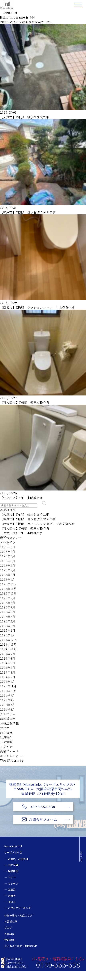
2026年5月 (7, 561)
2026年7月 (7, 551)
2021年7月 (7, 704)
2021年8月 (7, 700)
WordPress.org (11, 760)
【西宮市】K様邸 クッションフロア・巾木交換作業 (37, 307)
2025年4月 (7, 621)
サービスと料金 (13, 852)
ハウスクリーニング (19, 908)
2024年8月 (7, 658)
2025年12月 (8, 584)
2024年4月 (7, 667)
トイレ (12, 877)
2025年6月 (7, 612)
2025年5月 (7, 616)
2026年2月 (8, 575)
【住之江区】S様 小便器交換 (21, 497)
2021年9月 (7, 695)
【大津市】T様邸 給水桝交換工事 (24, 117)
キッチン (13, 883)
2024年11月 (8, 644)
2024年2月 (8, 677)
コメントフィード (12, 756)
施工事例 (6, 732)
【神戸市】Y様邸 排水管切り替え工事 (28, 212)
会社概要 (9, 940)
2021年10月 (8, 691)
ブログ (4, 728)
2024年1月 (7, 681)
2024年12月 (8, 640)
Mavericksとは (13, 846)
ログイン (6, 746)
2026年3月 (7, 570)
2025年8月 (7, 602)
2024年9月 (7, 654)
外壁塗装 (13, 865)
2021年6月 (7, 709)
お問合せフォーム (43, 819)
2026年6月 (7, 556)
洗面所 (12, 896)
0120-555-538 (43, 806)
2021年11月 (8, 686)
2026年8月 (7, 547)
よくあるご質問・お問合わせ (20, 946)
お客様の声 (8, 718)
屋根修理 (13, 871)
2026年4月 (7, 565)
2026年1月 (7, 579)
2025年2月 (8, 630)
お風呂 (12, 889)
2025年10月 (8, 593)
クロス (12, 902)
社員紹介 (6, 737)
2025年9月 (7, 598)
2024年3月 (7, 672)
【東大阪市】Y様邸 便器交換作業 (24, 402)
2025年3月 (7, 626)
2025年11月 (8, 589)
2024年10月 (8, 649)
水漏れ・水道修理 (18, 859)
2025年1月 (7, 635)
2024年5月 (7, 663)
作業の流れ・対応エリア (18, 915)
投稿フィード (9, 751)
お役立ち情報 (9, 723)
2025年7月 (7, 607)
